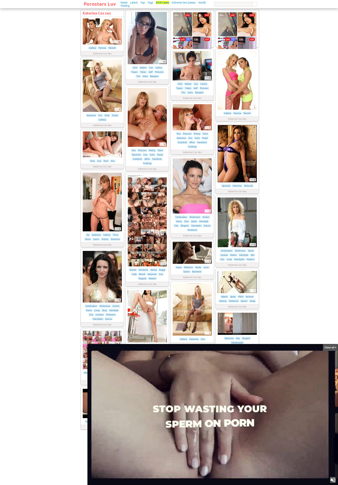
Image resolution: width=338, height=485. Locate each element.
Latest (134, 2)
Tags (150, 2)
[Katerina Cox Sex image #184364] (237, 334)
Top (142, 2)
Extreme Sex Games (184, 2)
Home (124, 2)
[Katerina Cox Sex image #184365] (147, 341)
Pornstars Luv (100, 4)
